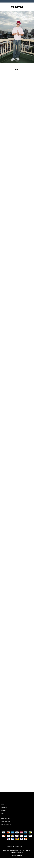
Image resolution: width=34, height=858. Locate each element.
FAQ (2, 813)
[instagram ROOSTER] (16, 796)
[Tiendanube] (17, 855)
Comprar (4, 141)
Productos (4, 807)
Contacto (3, 810)
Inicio (2, 804)
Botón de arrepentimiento (17, 852)
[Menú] (3, 7)
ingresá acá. (28, 850)
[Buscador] (6, 7)
